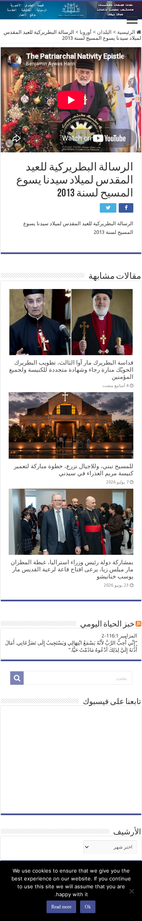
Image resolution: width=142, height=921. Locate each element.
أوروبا (86, 32)
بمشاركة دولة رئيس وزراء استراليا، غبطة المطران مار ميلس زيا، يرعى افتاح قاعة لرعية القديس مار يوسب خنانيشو (72, 569)
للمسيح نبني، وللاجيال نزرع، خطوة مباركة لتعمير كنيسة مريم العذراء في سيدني (73, 470)
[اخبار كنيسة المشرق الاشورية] (71, 10)
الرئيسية (126, 32)
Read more (61, 907)
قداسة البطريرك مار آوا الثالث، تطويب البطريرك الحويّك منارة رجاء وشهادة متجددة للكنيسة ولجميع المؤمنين (71, 369)
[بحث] (17, 678)
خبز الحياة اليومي (107, 624)
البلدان (104, 32)
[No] (132, 891)
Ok (88, 907)
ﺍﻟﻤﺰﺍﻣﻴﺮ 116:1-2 (119, 636)
